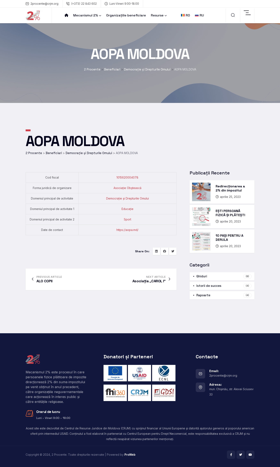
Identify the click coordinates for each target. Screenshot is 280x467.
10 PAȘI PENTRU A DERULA (229, 237)
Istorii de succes (222, 286)
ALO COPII (44, 281)
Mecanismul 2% (85, 15)
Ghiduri (222, 276)
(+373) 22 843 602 (84, 3)
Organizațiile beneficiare (126, 15)
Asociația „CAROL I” (149, 281)
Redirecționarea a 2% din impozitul (230, 188)
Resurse (157, 15)
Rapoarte (222, 295)
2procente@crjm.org (44, 3)
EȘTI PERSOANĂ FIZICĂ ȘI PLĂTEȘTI (230, 213)
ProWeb (129, 454)
